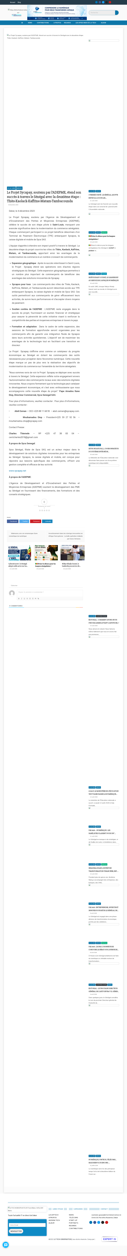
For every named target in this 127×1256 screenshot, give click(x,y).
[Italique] (21, 598)
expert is (109, 1239)
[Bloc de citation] (35, 598)
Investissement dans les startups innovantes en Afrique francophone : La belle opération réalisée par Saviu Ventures (66, 536)
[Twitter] (103, 2)
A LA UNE (11, 188)
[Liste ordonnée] (30, 598)
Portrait (104, 273)
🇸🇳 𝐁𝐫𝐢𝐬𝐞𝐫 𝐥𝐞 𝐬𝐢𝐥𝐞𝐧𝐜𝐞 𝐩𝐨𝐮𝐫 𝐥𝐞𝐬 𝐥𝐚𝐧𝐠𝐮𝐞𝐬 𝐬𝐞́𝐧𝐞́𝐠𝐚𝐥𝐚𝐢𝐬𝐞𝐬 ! (45, 565)
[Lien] (38, 598)
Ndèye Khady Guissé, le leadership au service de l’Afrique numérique (70, 566)
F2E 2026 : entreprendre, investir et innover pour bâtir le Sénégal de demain (103, 910)
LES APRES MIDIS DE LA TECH (86, 23)
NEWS (30, 23)
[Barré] (27, 598)
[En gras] (18, 598)
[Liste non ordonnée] (32, 598)
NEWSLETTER (16, 1231)
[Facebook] (100, 2)
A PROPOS (57, 23)
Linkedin (48, 521)
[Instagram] (106, 2)
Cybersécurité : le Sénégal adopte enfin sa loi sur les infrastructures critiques (17, 566)
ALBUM (103, 23)
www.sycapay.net (17, 471)
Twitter (25, 521)
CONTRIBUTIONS (43, 23)
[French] (118, 2)
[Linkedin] (96, 2)
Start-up (104, 232)
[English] (114, 2)
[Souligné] (24, 598)
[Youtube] (110, 2)
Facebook (13, 521)
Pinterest (36, 521)
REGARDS (67, 23)
